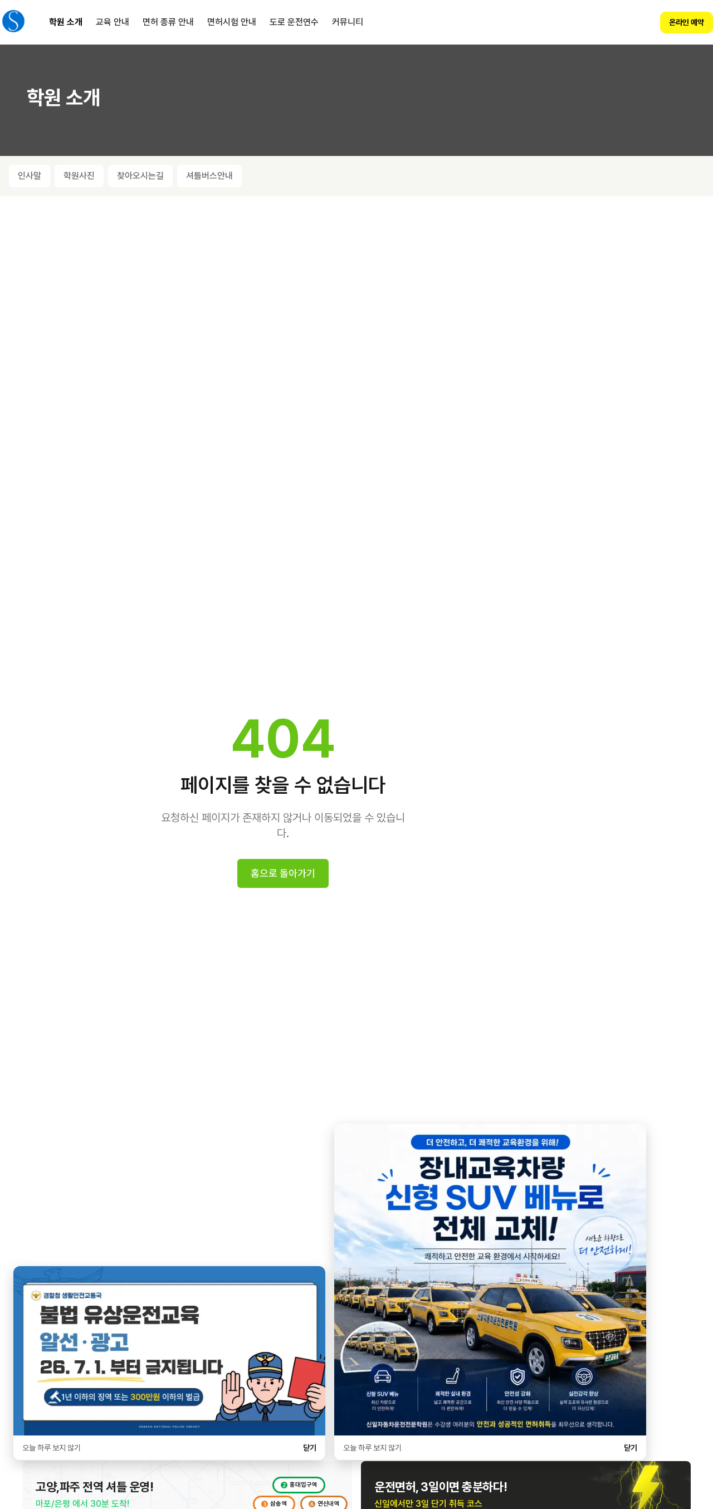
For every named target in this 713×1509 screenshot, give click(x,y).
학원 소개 (65, 22)
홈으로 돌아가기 (283, 873)
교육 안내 (112, 22)
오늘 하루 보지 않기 (51, 1447)
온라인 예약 (686, 22)
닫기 (309, 1447)
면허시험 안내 (231, 22)
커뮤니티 (347, 22)
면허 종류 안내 (168, 22)
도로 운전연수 (294, 22)
